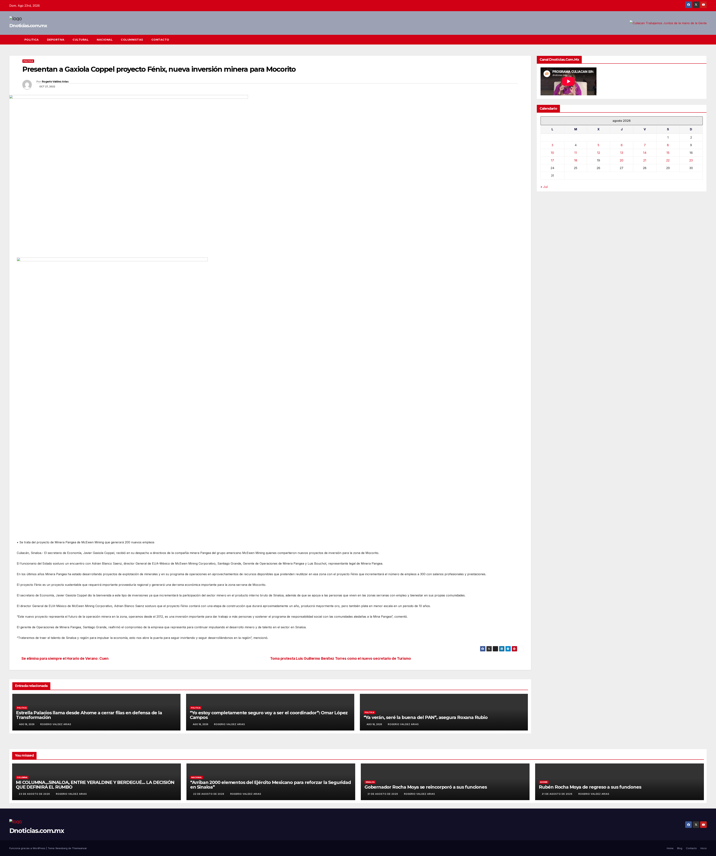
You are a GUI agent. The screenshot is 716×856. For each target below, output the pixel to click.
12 (598, 153)
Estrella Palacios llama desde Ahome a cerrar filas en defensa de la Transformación (89, 715)
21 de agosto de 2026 (383, 794)
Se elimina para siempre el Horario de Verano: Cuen (65, 658)
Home (670, 848)
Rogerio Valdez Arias (55, 81)
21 (644, 160)
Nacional (105, 39)
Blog (679, 848)
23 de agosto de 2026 (35, 794)
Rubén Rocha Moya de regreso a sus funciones (590, 787)
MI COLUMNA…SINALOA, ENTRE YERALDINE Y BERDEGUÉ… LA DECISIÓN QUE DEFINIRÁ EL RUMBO (95, 785)
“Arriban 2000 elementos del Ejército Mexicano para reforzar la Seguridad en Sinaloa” (270, 785)
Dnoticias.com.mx (28, 25)
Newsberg (61, 848)
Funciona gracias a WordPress (27, 848)
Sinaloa (370, 782)
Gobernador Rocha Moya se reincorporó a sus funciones (426, 787)
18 (575, 160)
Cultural (81, 39)
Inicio (704, 848)
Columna (22, 777)
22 (668, 160)
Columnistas (132, 39)
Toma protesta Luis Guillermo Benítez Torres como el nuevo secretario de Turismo (340, 658)
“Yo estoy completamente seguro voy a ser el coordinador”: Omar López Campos (269, 715)
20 (621, 160)
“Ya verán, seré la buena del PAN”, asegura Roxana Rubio (426, 717)
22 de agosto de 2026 (209, 794)
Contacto (160, 39)
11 (575, 153)
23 (691, 160)
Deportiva (56, 39)
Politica (31, 39)
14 (644, 153)
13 (621, 153)
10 (552, 153)
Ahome (543, 782)
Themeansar (79, 848)
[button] (697, 40)
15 (667, 153)
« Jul (544, 187)
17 (552, 160)
